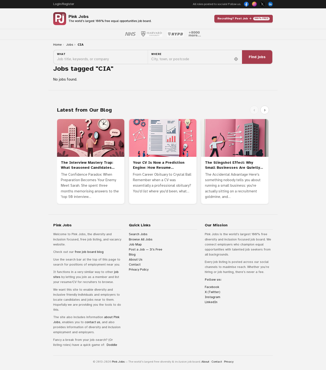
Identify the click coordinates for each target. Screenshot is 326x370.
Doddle (112, 345)
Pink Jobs (78, 16)
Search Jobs (138, 234)
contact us (92, 322)
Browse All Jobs (140, 239)
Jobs (69, 45)
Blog (132, 254)
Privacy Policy (138, 269)
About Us (135, 259)
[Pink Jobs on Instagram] (254, 4)
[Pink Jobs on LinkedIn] (270, 4)
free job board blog (89, 252)
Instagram (212, 297)
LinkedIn (211, 302)
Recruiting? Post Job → (242, 18)
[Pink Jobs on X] (262, 4)
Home (57, 45)
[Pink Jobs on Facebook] (246, 4)
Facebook (212, 287)
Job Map (135, 244)
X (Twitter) (212, 292)
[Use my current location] (236, 59)
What (61, 54)
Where (156, 54)
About (205, 362)
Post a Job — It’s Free (145, 249)
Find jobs (257, 57)
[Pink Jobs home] (59, 18)
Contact (135, 264)
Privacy (228, 362)
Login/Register (63, 4)
